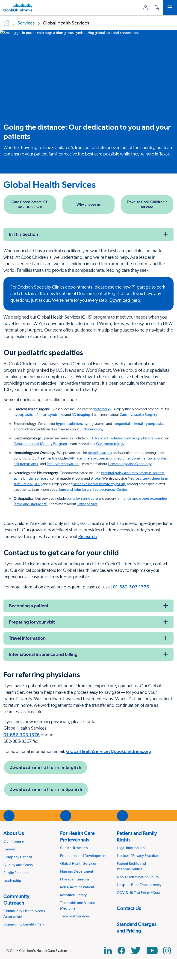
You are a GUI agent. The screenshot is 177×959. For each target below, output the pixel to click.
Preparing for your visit (32, 622)
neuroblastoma (100, 453)
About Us (13, 833)
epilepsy (41, 478)
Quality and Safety (18, 865)
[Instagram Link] (167, 950)
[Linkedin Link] (108, 950)
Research (87, 536)
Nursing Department (76, 871)
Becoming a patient (28, 606)
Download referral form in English (45, 767)
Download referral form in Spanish (46, 789)
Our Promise (13, 841)
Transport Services (75, 916)
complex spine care (82, 498)
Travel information (27, 638)
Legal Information (131, 848)
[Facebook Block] (121, 950)
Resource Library (73, 895)
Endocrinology (91, 429)
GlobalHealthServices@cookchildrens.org (108, 751)
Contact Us (129, 908)
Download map (124, 300)
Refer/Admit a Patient (77, 887)
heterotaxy (103, 409)
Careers (9, 849)
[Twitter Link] (136, 950)
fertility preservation (63, 464)
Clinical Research (74, 848)
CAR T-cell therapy (82, 458)
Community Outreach (16, 899)
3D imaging (81, 414)
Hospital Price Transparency (139, 885)
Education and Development (83, 855)
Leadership (12, 880)
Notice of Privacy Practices (138, 855)
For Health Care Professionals (77, 836)
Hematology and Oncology (130, 464)
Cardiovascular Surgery (138, 414)
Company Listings (17, 857)
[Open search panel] (157, 7)
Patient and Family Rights (137, 836)
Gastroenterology (110, 443)
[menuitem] (26, 857)
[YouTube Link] (152, 950)
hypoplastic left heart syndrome (39, 414)
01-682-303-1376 (131, 587)
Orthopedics (87, 504)
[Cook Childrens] (18, 7)
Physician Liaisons (74, 879)
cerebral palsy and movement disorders (133, 473)
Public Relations (16, 873)
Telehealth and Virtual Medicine (77, 905)
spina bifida (23, 478)
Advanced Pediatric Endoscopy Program (124, 438)
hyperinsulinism (69, 423)
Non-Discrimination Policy (138, 877)
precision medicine (114, 458)
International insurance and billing (43, 654)
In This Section (23, 234)
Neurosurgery (139, 478)
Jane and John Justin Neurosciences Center (93, 489)
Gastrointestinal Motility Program (40, 443)
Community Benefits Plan (23, 924)
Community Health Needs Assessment (24, 914)
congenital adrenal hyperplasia (138, 423)
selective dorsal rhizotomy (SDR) (99, 484)
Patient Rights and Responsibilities (131, 866)
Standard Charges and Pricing (137, 927)
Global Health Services (49, 184)
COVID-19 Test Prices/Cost (138, 892)
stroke (95, 478)
